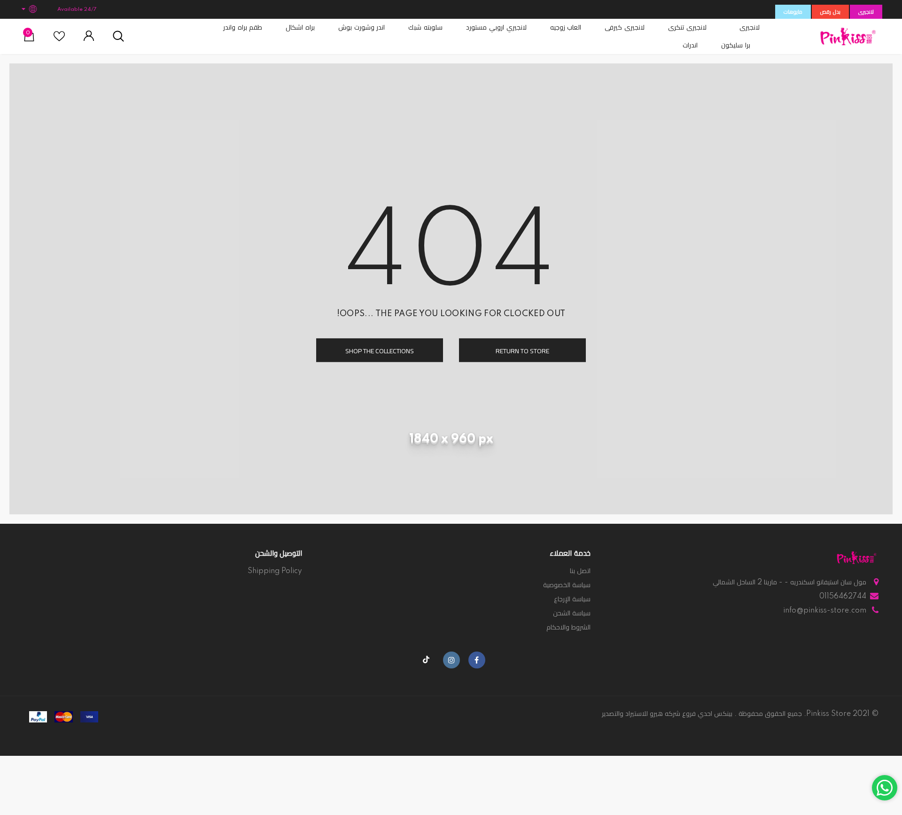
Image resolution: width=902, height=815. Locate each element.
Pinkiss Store (828, 714)
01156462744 (842, 596)
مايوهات (793, 12)
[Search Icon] (118, 36)
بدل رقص (830, 12)
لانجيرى (866, 12)
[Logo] (848, 36)
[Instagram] (451, 660)
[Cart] (29, 39)
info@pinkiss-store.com (824, 610)
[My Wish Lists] (59, 40)
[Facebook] (476, 660)
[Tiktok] (426, 660)
